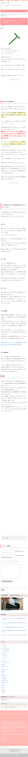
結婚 (3, 685)
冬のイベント (5, 666)
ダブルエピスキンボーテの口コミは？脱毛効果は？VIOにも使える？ (14, 619)
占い (3, 667)
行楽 (3, 692)
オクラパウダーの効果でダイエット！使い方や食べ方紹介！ (14, 634)
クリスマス (4, 646)
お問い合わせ (5, 738)
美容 (2, 28)
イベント (4, 644)
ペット (3, 659)
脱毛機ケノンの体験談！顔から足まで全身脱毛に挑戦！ (13, 721)
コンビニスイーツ (5, 651)
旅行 (3, 673)
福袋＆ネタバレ (5, 680)
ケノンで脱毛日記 (5, 650)
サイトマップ (5, 740)
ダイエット (4, 653)
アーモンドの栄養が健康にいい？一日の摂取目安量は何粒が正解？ (14, 631)
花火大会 (4, 691)
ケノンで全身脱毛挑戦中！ (6, 610)
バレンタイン (5, 655)
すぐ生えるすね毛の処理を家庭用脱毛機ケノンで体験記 (13, 734)
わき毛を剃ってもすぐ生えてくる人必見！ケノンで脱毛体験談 (14, 725)
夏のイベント (5, 669)
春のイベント (5, 675)
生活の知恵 (4, 678)
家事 (3, 671)
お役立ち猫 (4, 3)
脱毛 (7, 537)
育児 (3, 689)
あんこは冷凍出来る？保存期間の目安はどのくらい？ (13, 627)
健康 (3, 664)
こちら (7, 699)
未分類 (3, 676)
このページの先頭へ (15, 755)
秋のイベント (5, 682)
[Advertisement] (14, 90)
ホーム (3, 736)
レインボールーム (5, 662)
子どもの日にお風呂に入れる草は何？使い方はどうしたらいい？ (14, 623)
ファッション (5, 657)
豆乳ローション (17, 278)
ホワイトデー (5, 660)
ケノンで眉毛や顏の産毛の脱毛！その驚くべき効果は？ (13, 723)
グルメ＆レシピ (5, 648)
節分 (3, 683)
